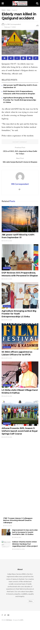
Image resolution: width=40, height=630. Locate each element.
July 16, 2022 (8, 525)
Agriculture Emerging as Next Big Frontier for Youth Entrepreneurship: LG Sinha (19, 100)
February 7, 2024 (10, 27)
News (8, 10)
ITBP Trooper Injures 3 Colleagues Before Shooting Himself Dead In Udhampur (17, 520)
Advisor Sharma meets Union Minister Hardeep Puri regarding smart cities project (25, 544)
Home (3, 10)
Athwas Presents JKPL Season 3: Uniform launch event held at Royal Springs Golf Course (19, 431)
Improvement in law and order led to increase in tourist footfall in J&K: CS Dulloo (25, 532)
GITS (21, 620)
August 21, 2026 (7, 279)
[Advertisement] (18, 480)
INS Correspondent (14, 24)
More (30, 601)
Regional (14, 10)
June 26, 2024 (17, 537)
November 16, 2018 (19, 549)
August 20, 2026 (7, 396)
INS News (9, 620)
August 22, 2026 (7, 240)
